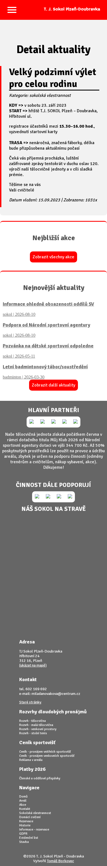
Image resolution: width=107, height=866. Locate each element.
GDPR (23, 834)
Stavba (24, 842)
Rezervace (26, 821)
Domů (23, 796)
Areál (22, 801)
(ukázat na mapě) (33, 665)
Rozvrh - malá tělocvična (36, 725)
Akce (22, 805)
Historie (24, 825)
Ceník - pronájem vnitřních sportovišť (45, 752)
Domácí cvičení (30, 817)
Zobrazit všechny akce (53, 257)
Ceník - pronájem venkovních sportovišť (46, 756)
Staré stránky (30, 702)
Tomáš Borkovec (60, 861)
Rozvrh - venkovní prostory (38, 729)
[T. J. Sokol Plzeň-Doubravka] (53, 3)
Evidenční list (28, 838)
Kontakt (24, 809)
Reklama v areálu (31, 760)
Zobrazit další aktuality (53, 385)
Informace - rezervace (34, 829)
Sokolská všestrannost (35, 813)
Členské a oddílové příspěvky (39, 778)
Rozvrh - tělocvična (32, 721)
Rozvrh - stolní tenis (33, 733)
